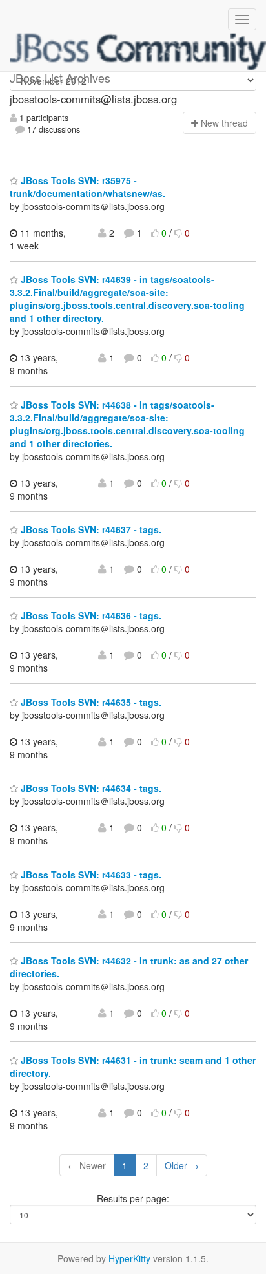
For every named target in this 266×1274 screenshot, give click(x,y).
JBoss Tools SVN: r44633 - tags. (89, 874)
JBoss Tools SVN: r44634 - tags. (89, 787)
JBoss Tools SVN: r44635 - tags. (89, 701)
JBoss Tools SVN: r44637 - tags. (89, 529)
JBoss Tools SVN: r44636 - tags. (89, 615)
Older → (182, 1165)
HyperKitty (129, 1258)
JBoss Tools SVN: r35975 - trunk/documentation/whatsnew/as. (87, 187)
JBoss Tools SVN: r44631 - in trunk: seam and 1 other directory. (133, 1066)
